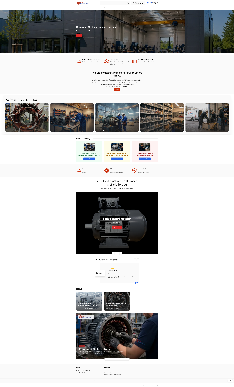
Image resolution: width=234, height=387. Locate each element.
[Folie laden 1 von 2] (116, 254)
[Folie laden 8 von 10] (122, 359)
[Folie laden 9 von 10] (123, 359)
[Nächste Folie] (120, 253)
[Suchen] (128, 3)
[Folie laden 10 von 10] (125, 359)
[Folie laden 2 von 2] (118, 254)
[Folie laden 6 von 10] (118, 359)
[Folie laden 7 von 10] (120, 359)
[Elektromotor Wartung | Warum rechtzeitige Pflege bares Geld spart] (117, 301)
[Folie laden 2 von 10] (111, 359)
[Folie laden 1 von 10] (109, 359)
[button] (154, 3)
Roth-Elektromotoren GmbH (148, 385)
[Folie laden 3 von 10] (112, 359)
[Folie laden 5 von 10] (116, 359)
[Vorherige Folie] (113, 253)
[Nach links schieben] (134, 259)
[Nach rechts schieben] (138, 259)
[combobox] (115, 3)
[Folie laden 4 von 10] (114, 359)
